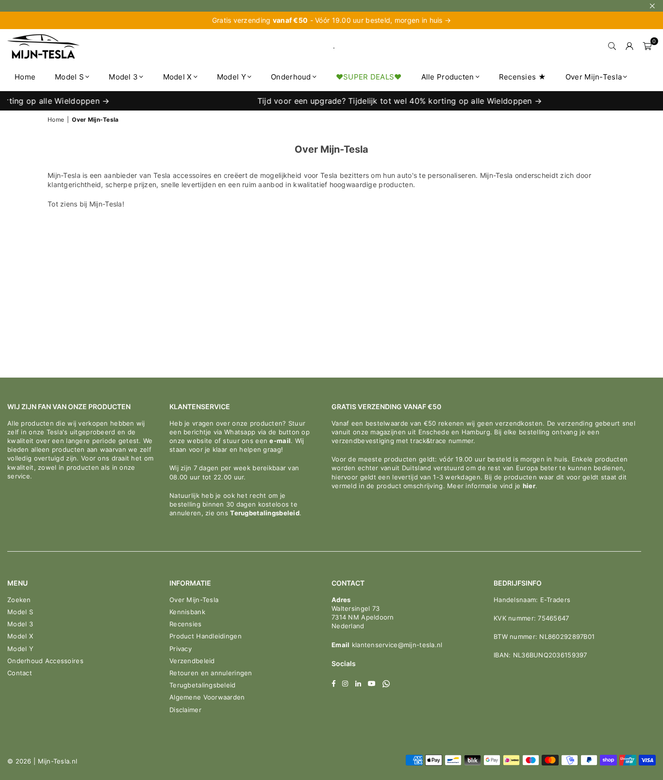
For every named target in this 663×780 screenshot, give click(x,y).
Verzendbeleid (192, 661)
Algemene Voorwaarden (207, 697)
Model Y (231, 76)
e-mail (280, 441)
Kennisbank (187, 612)
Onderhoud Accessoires (45, 661)
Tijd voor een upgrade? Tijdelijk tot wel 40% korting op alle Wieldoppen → (390, 101)
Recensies (185, 624)
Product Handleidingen (205, 636)
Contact (19, 673)
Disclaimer (185, 710)
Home (25, 76)
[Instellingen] (629, 46)
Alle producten (447, 76)
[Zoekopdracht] (612, 46)
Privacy (180, 649)
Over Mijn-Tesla (593, 76)
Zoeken (19, 600)
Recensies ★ (522, 76)
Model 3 (123, 76)
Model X (177, 76)
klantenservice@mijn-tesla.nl (395, 645)
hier (529, 486)
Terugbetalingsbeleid (264, 513)
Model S (69, 76)
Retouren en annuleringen (210, 673)
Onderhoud (291, 76)
